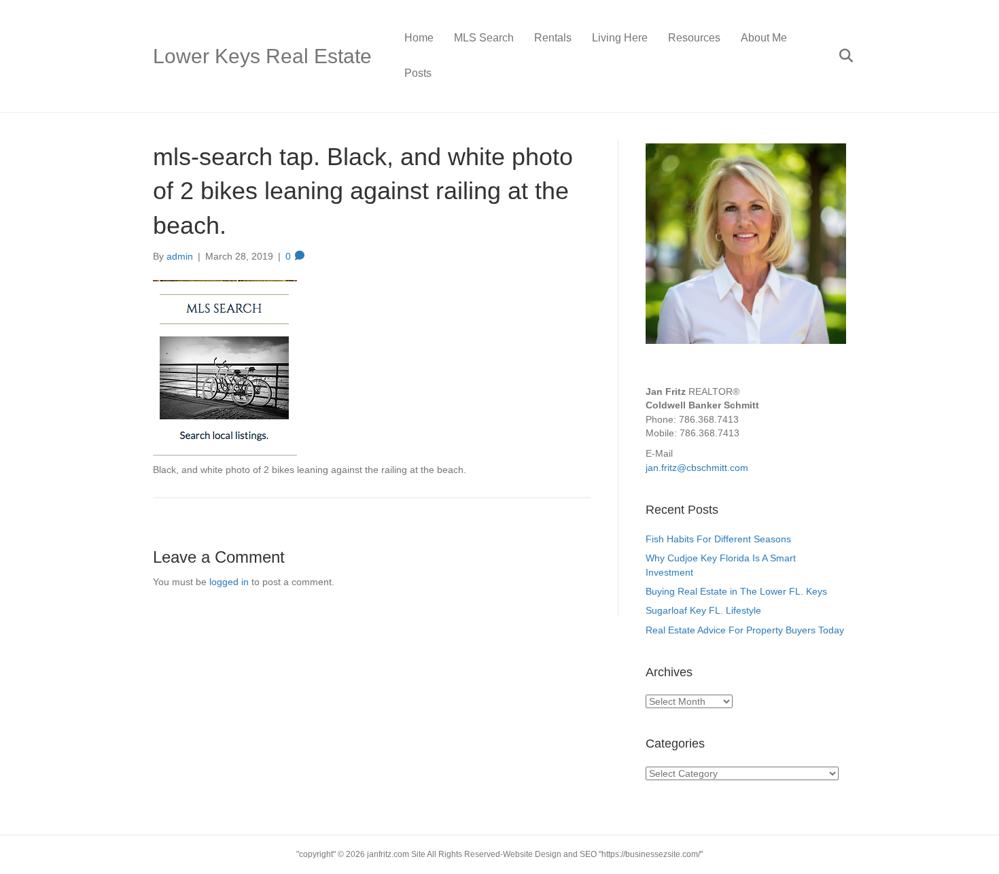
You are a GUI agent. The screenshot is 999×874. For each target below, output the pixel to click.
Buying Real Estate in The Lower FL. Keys (736, 591)
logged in (229, 581)
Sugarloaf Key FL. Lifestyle (705, 610)
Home (419, 37)
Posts (418, 73)
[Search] (837, 55)
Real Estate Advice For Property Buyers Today (745, 630)
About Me (764, 37)
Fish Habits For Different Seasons (718, 539)
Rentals (553, 37)
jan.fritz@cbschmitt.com (697, 467)
